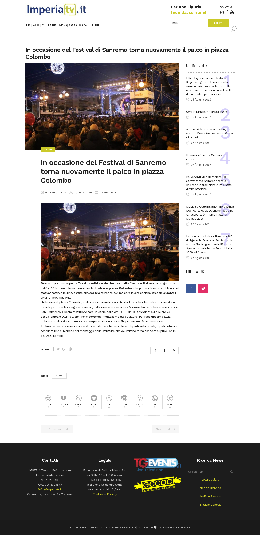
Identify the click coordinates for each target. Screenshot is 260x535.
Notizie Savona (210, 496)
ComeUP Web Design (176, 527)
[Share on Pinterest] (70, 349)
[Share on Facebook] (53, 349)
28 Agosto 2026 (200, 100)
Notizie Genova (210, 504)
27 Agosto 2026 (200, 117)
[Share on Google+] (64, 349)
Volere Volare (210, 479)
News (59, 375)
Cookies (98, 494)
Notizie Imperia (210, 488)
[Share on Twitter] (58, 349)
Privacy (112, 494)
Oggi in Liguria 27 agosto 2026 (206, 112)
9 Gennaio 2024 (55, 192)
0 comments (108, 192)
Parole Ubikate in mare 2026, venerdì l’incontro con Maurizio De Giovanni (209, 133)
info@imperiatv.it (50, 489)
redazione (85, 192)
